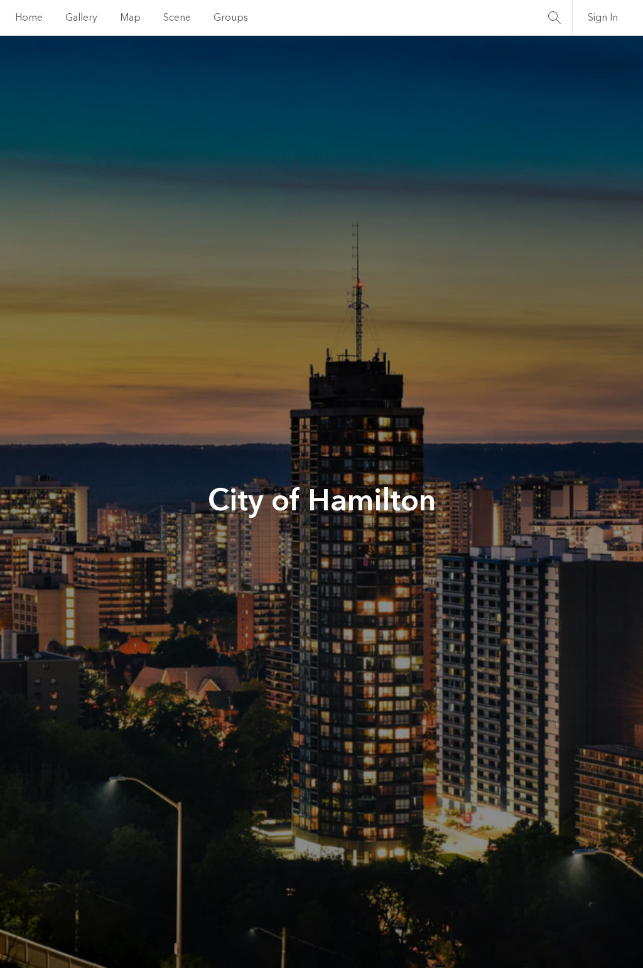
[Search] (554, 17)
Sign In (603, 17)
